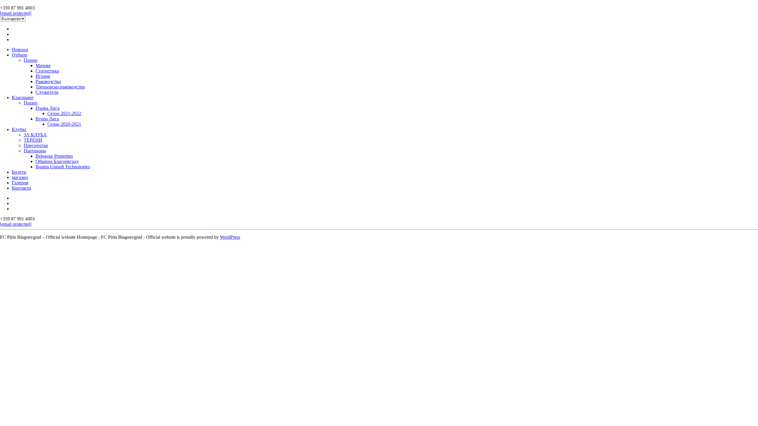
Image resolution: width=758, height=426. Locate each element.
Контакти (21, 188)
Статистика (47, 70)
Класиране (22, 97)
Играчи (43, 76)
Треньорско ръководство (60, 86)
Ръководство (48, 81)
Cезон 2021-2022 (64, 113)
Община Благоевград (57, 161)
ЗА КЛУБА (35, 134)
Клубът (19, 129)
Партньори (35, 150)
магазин (20, 177)
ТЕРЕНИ (33, 140)
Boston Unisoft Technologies (63, 166)
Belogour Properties (54, 156)
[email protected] (15, 13)
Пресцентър (36, 145)
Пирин (31, 60)
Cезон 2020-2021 (64, 124)
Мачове (43, 65)
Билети (19, 172)
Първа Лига (48, 108)
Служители (47, 92)
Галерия (20, 182)
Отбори (19, 54)
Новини (20, 49)
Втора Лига (47, 118)
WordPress (230, 237)
